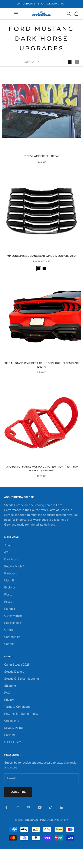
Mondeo (9, 609)
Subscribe (18, 792)
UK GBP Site (12, 742)
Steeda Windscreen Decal (41, 156)
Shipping (10, 686)
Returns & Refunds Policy (21, 714)
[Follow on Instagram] (17, 807)
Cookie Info (11, 721)
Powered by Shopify (54, 819)
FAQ (7, 693)
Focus (8, 602)
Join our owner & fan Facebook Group (41, 3)
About (8, 545)
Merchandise (12, 623)
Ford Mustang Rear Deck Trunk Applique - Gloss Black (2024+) (41, 365)
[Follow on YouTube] (39, 807)
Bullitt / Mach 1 (14, 566)
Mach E (9, 580)
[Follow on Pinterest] (28, 807)
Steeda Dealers (14, 672)
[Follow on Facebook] (6, 807)
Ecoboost (10, 573)
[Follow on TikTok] (51, 807)
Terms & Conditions (17, 707)
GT (6, 552)
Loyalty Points (13, 728)
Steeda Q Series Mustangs (22, 679)
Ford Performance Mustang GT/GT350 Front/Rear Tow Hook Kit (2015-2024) (41, 468)
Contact (9, 644)
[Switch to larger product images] (70, 61)
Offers (8, 630)
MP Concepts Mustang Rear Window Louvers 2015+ (41, 256)
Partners (10, 735)
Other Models (13, 616)
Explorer (9, 587)
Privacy (9, 700)
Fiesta (8, 594)
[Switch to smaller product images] (77, 61)
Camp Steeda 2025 (17, 665)
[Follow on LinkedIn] (62, 807)
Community (12, 637)
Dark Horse (11, 559)
